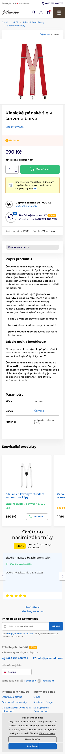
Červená (39, 410)
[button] (33, 12)
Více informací (47, 733)
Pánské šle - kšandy (33, 22)
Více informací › (14, 126)
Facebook (30, 680)
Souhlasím (32, 746)
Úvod (5, 22)
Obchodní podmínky (14, 702)
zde (35, 188)
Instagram (48, 680)
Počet (10, 169)
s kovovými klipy (16, 25)
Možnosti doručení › (26, 206)
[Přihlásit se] (41, 12)
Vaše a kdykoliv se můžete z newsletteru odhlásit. (30, 635)
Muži (15, 22)
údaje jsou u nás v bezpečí (20, 633)
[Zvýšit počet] (16, 167)
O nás (36, 696)
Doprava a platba (12, 696)
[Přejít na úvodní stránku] (11, 12)
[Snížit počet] (16, 171)
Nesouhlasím (32, 739)
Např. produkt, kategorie (25, 32)
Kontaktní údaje (43, 702)
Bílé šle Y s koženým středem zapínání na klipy (25, 495)
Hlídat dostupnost (21, 159)
